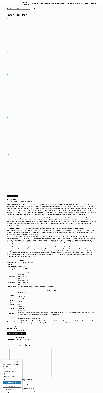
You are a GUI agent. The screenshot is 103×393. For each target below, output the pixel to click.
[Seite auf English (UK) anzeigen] (25, 4)
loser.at (15, 329)
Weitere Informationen (7, 368)
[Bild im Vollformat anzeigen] (51, 34)
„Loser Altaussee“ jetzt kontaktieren (16, 333)
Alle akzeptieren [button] (12, 382)
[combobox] (17, 362)
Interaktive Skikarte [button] (12, 196)
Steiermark (17, 264)
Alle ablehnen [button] (11, 386)
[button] (12, 389)
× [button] (20, 362)
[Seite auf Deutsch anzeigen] (24, 2)
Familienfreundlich (19, 266)
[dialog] (11, 376)
